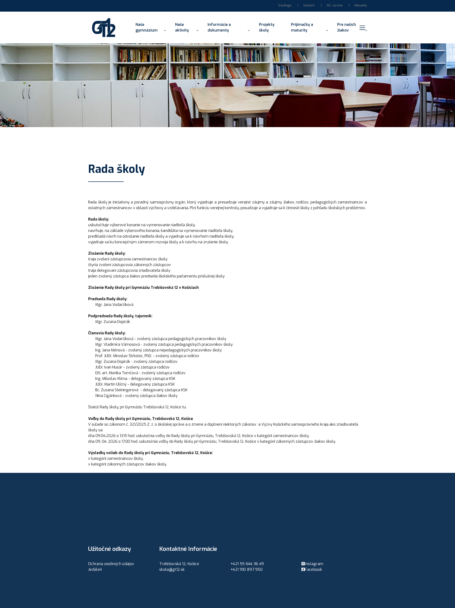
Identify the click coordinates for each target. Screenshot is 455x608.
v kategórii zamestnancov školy (115, 458)
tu (184, 407)
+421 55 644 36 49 (247, 563)
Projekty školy (266, 27)
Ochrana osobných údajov (111, 563)
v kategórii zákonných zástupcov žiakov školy (127, 464)
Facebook (313, 569)
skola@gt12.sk (172, 569)
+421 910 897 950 (246, 569)
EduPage (284, 5)
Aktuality (360, 5)
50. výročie (334, 5)
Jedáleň (309, 5)
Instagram (314, 563)
